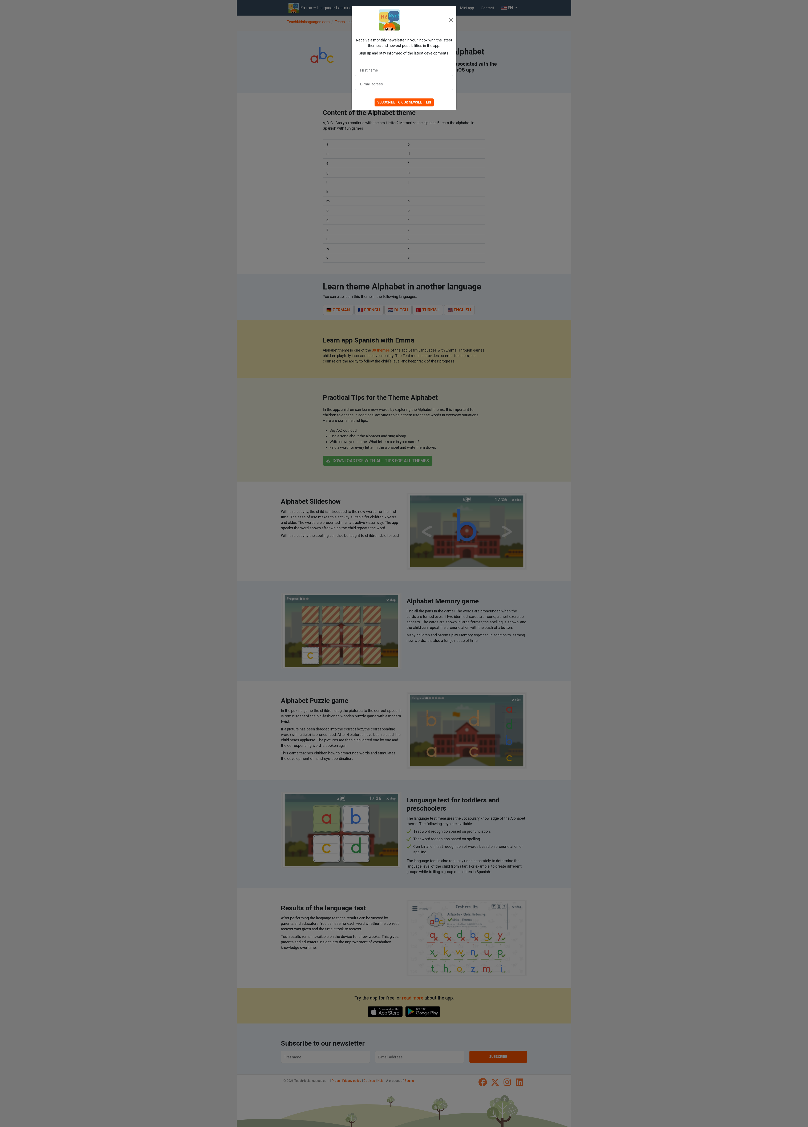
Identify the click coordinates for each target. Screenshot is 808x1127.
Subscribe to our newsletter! (404, 102)
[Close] (451, 20)
